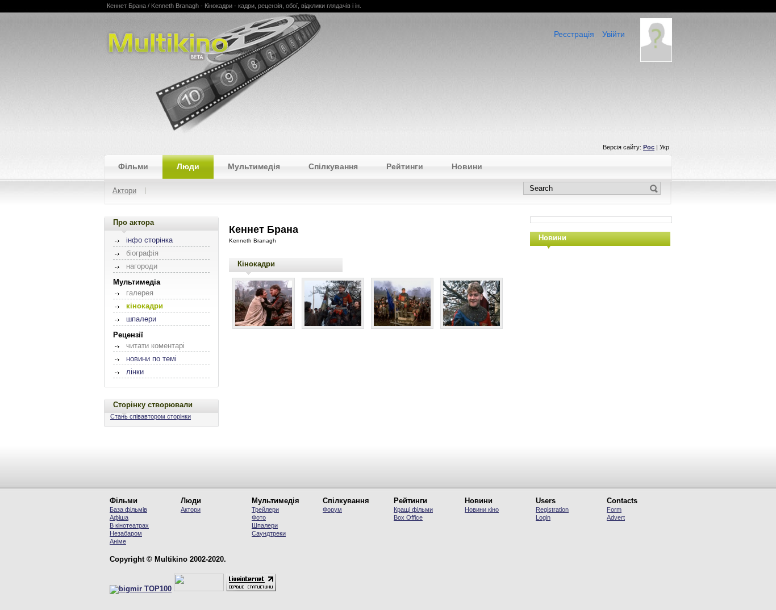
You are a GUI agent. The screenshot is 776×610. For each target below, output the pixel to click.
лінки (135, 372)
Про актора (133, 222)
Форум (332, 509)
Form (614, 509)
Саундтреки (269, 533)
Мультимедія (254, 166)
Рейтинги (404, 166)
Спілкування (333, 166)
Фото (259, 517)
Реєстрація (574, 34)
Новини (467, 166)
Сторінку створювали (153, 404)
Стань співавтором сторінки (150, 416)
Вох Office (408, 517)
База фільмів (128, 509)
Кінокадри (256, 264)
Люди (188, 166)
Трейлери (265, 509)
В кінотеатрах (129, 525)
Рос (648, 147)
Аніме (118, 541)
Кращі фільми (413, 509)
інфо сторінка (149, 240)
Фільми (133, 166)
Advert (616, 517)
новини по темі (151, 359)
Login (543, 517)
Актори (124, 191)
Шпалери (265, 525)
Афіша (119, 517)
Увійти (613, 34)
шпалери (141, 319)
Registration (552, 509)
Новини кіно (482, 509)
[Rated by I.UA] (199, 589)
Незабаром (126, 533)
